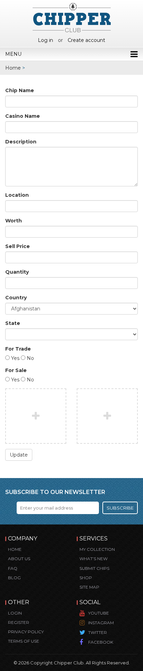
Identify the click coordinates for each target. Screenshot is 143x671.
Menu (13, 54)
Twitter (97, 632)
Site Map (89, 587)
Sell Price (17, 246)
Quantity (17, 272)
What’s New (93, 558)
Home (13, 68)
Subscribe (120, 508)
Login (15, 613)
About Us (19, 558)
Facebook (100, 642)
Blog (14, 577)
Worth (13, 221)
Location (17, 195)
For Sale (16, 370)
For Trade (18, 349)
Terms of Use (23, 641)
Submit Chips (94, 568)
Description (20, 142)
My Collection (97, 549)
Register (18, 622)
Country (16, 297)
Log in (45, 40)
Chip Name (19, 90)
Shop (85, 577)
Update (19, 455)
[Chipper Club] (72, 17)
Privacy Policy (26, 631)
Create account (86, 40)
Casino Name (22, 116)
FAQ (12, 568)
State (12, 323)
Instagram (101, 622)
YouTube (98, 613)
